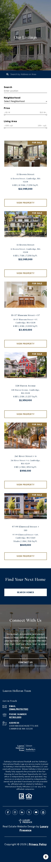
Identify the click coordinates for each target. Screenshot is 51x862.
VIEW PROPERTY (26, 203)
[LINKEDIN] (22, 812)
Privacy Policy (38, 844)
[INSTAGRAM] (15, 812)
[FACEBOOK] (7, 812)
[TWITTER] (29, 812)
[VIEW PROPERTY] (25, 200)
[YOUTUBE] (36, 812)
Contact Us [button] (25, 662)
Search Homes (25, 592)
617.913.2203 (15, 717)
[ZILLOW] (43, 812)
